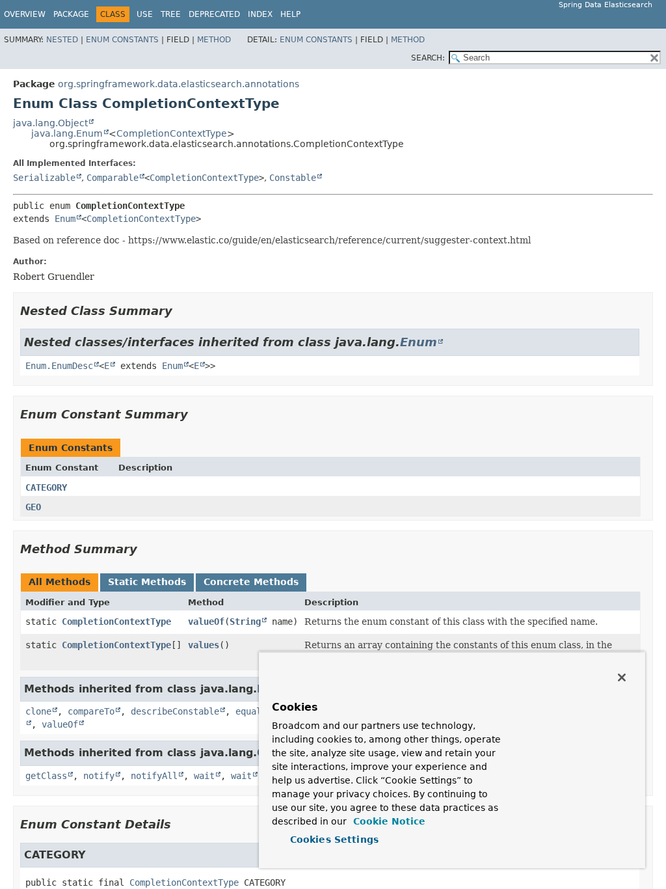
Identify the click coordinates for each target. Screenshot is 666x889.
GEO (33, 507)
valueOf (206, 621)
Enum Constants (122, 39)
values (203, 645)
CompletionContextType (171, 133)
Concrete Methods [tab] (251, 582)
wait (204, 776)
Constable (292, 177)
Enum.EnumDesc (59, 366)
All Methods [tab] (59, 582)
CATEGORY (46, 487)
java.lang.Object (50, 123)
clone (38, 711)
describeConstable (175, 711)
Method (214, 39)
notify (98, 776)
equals (251, 711)
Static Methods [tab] (147, 582)
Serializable (44, 177)
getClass (46, 776)
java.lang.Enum (67, 133)
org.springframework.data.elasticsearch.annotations (178, 84)
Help (290, 14)
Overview (25, 14)
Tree (171, 14)
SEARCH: (428, 57)
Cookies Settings (334, 839)
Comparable (113, 177)
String (245, 621)
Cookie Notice (387, 821)
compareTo (91, 711)
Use (145, 14)
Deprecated (214, 14)
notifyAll (154, 776)
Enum (65, 218)
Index (260, 14)
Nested (62, 39)
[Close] (621, 677)
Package (71, 14)
